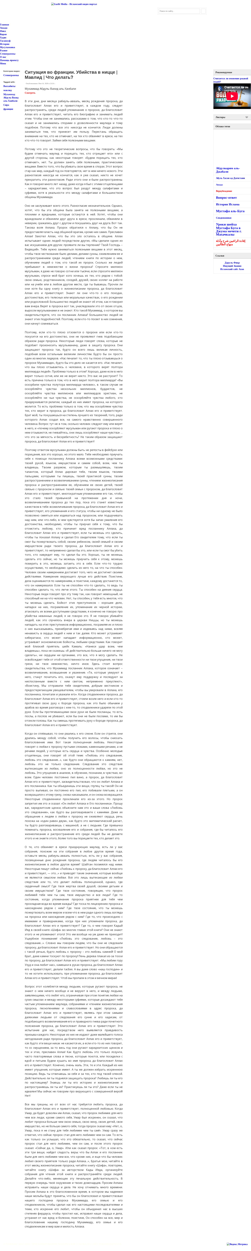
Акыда (3, 28)
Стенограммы (7, 54)
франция (8, 109)
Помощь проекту (9, 60)
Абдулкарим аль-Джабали (228, 169)
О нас (3, 57)
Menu (3, 63)
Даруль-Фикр (232, 262)
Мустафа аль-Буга (230, 211)
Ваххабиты (9, 86)
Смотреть (30, 93)
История (4, 44)
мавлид (7, 90)
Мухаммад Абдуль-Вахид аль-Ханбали (10, 97)
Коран (3, 34)
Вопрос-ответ (226, 197)
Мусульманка (7, 47)
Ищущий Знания (232, 266)
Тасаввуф (5, 41)
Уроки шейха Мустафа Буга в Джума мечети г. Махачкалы (229, 229)
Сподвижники (223, 218)
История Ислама (227, 204)
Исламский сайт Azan (232, 269)
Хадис (3, 37)
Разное (3, 50)
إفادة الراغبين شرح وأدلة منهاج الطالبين (230, 242)
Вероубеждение (224, 191)
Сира (6, 105)
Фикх (3, 31)
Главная (4, 24)
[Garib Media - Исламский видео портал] (74, 4)
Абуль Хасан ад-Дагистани (230, 178)
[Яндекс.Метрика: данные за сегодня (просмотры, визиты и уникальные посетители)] (237, 1244)
